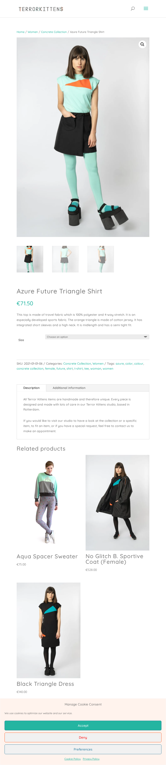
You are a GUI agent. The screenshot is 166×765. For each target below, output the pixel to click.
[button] (142, 44)
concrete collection (30, 368)
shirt (70, 368)
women (108, 368)
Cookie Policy (72, 758)
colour (138, 364)
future (60, 368)
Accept (83, 725)
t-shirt (78, 368)
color (129, 364)
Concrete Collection (54, 32)
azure (120, 364)
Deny (83, 737)
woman (95, 368)
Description (31, 388)
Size (21, 340)
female (50, 368)
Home (20, 32)
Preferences (83, 749)
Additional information (69, 388)
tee (86, 368)
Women (33, 32)
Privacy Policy (91, 758)
